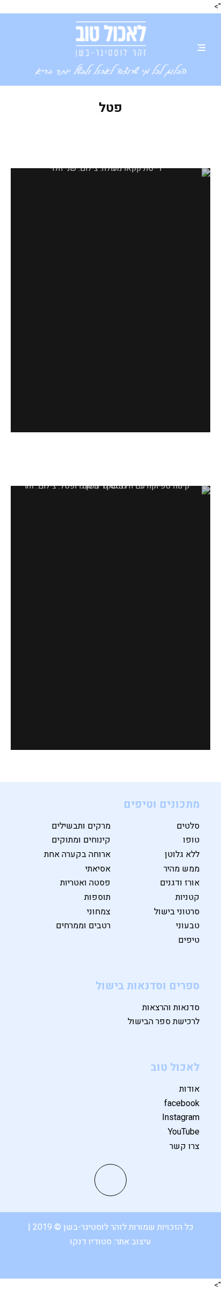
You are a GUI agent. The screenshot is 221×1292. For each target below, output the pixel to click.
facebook (182, 1103)
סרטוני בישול (177, 911)
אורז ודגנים (180, 882)
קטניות (187, 897)
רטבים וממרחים (83, 925)
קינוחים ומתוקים (80, 839)
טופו (191, 839)
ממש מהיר (182, 868)
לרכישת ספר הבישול (164, 1021)
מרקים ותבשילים (80, 826)
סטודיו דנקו (92, 1241)
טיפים (189, 940)
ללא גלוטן (182, 854)
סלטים (188, 826)
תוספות (97, 897)
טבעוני (188, 925)
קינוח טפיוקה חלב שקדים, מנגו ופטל (110, 463)
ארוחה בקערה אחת (77, 854)
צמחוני (98, 911)
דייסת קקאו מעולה (110, 138)
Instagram (181, 1117)
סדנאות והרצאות (171, 1007)
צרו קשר (185, 1146)
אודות (189, 1089)
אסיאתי (97, 868)
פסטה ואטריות (85, 882)
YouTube (184, 1131)
